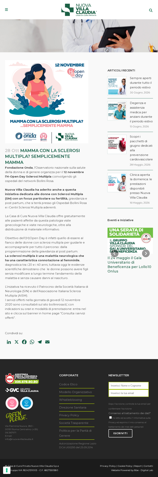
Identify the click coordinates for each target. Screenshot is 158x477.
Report (138, 465)
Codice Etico (68, 384)
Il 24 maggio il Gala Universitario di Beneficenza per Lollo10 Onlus (129, 264)
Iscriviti (120, 433)
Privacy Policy (69, 415)
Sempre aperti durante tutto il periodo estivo (141, 82)
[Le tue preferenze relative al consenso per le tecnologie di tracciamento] (6, 470)
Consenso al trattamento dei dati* (129, 413)
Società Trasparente (73, 423)
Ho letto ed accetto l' (122, 418)
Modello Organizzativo (75, 392)
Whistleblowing (70, 400)
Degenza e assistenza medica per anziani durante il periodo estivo (141, 112)
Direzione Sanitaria (72, 407)
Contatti (148, 465)
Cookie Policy (125, 465)
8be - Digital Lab (143, 470)
